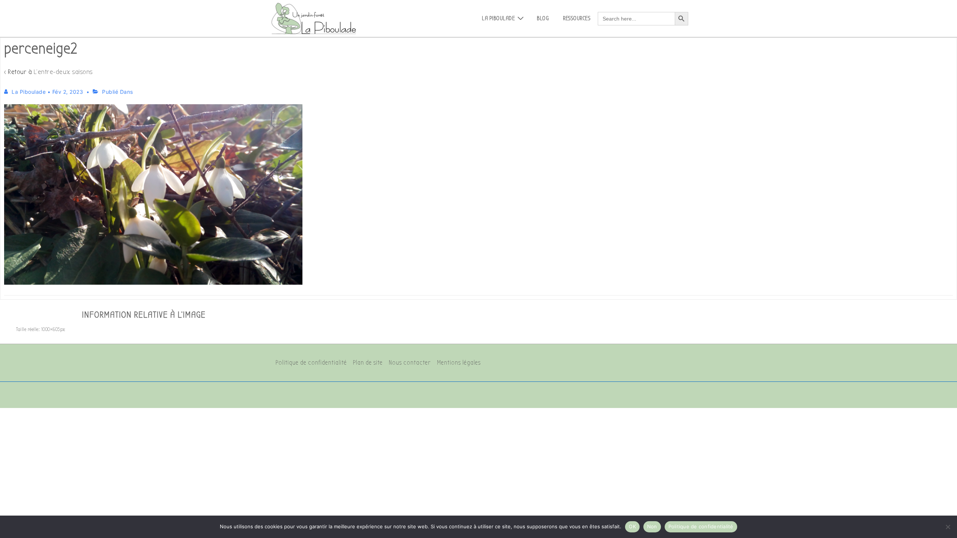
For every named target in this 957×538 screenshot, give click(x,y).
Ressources (576, 18)
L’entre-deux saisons (63, 72)
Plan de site (368, 362)
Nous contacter (410, 362)
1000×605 (50, 329)
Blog (543, 18)
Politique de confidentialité (311, 362)
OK (632, 526)
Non (652, 526)
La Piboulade (498, 18)
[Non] (947, 527)
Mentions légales (459, 362)
